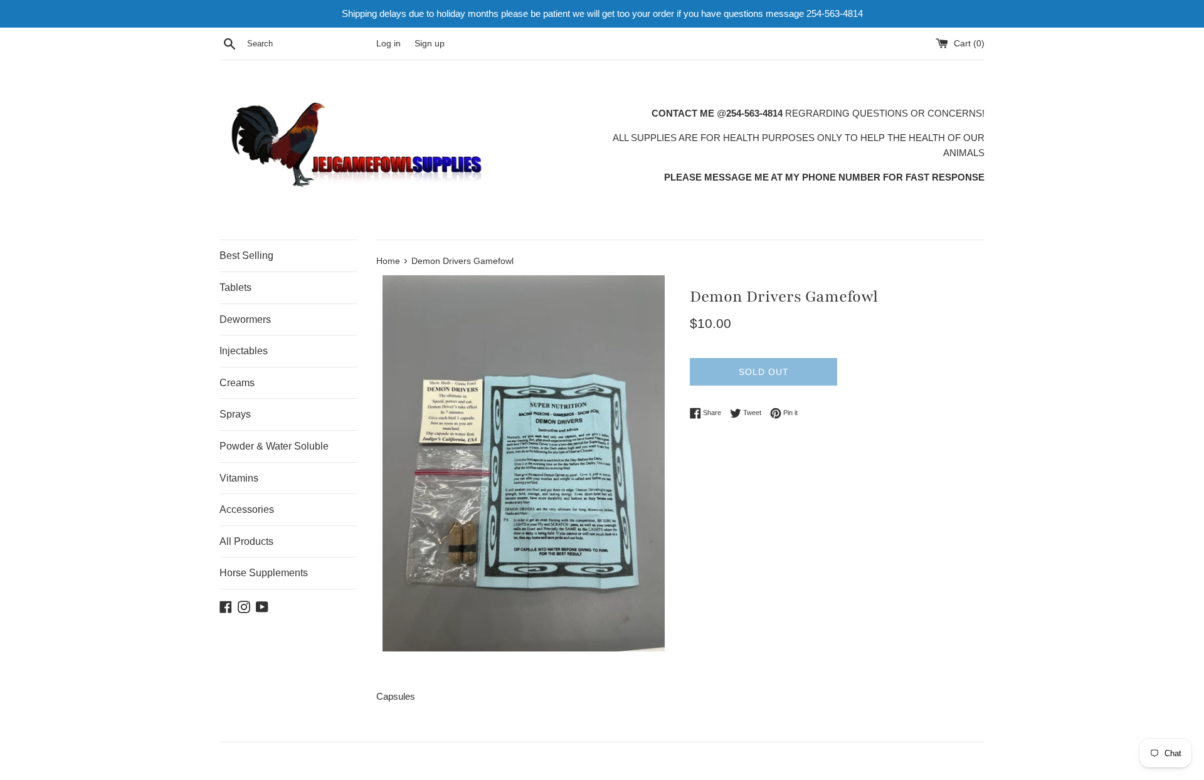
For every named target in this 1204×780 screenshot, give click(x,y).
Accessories (246, 509)
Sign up (430, 43)
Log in (388, 43)
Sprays (235, 414)
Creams (237, 382)
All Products (246, 541)
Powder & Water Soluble (274, 446)
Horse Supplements (263, 572)
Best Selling (246, 255)
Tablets (235, 287)
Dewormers (245, 319)
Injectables (243, 350)
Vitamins (238, 478)
